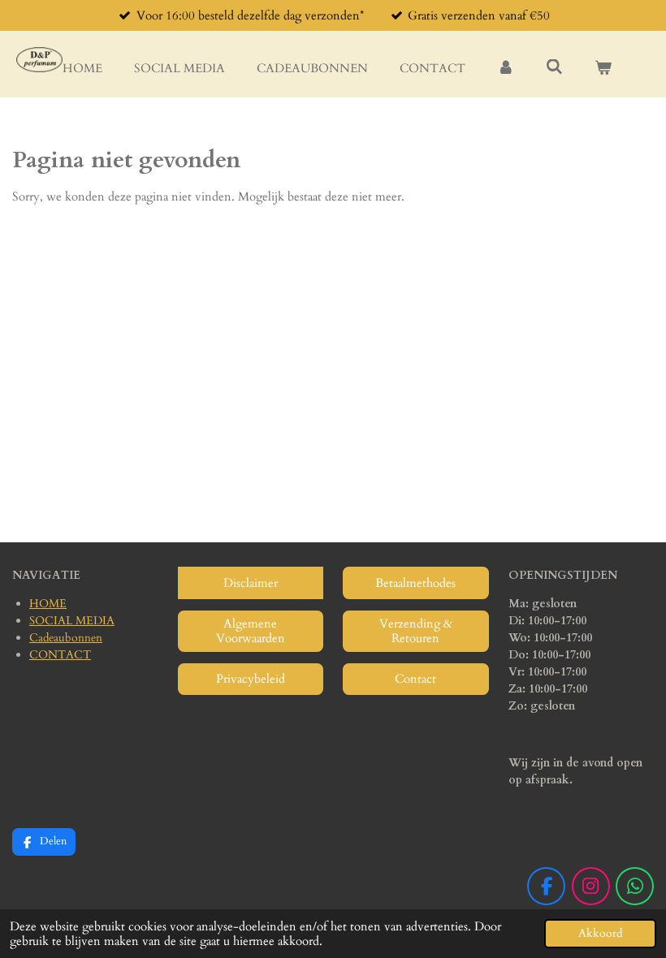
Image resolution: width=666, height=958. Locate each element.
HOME (48, 603)
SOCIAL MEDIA (72, 620)
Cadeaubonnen (65, 637)
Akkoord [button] (600, 933)
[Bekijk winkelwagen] (603, 68)
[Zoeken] (554, 67)
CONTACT (60, 654)
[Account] (505, 68)
